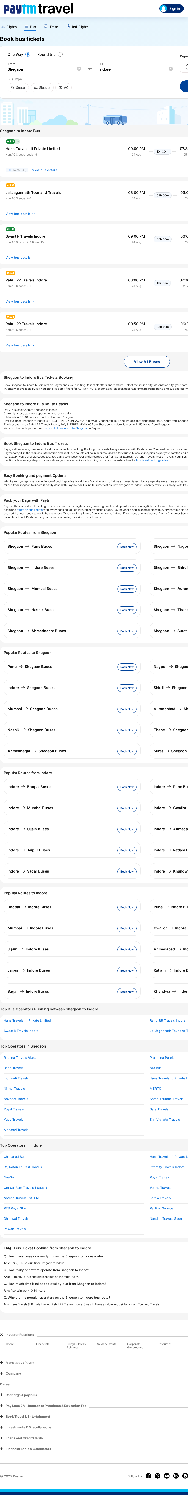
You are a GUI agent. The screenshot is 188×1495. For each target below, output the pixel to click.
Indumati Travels (16, 1078)
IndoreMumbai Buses (30, 808)
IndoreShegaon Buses (31, 687)
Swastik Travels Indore (21, 1031)
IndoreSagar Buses (28, 871)
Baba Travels (13, 1068)
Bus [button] (33, 27)
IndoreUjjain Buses (28, 829)
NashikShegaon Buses (31, 730)
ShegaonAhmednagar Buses (37, 630)
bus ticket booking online (152, 460)
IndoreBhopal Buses (29, 786)
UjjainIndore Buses (28, 949)
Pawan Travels (15, 1229)
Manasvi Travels (16, 1130)
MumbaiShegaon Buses (33, 708)
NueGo (9, 1177)
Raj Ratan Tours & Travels (23, 1167)
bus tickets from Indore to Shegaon (64, 428)
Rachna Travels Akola (20, 1057)
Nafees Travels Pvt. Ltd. (22, 1198)
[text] (8, 27)
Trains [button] (54, 27)
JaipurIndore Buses (29, 970)
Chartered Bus (14, 1157)
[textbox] (44, 69)
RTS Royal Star (15, 1208)
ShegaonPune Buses (30, 546)
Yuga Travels (13, 1119)
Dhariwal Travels (16, 1218)
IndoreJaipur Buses (29, 850)
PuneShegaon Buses (30, 666)
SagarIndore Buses (28, 991)
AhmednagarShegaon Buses (37, 751)
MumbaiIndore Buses (30, 928)
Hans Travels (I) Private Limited (27, 1020)
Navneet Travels (16, 1099)
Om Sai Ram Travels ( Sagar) (25, 1187)
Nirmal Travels (14, 1088)
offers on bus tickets (30, 509)
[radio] (19, 54)
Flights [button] (12, 27)
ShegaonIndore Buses (31, 567)
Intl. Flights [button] (80, 27)
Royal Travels (14, 1109)
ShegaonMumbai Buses (33, 588)
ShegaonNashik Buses (31, 609)
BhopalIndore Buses (29, 907)
